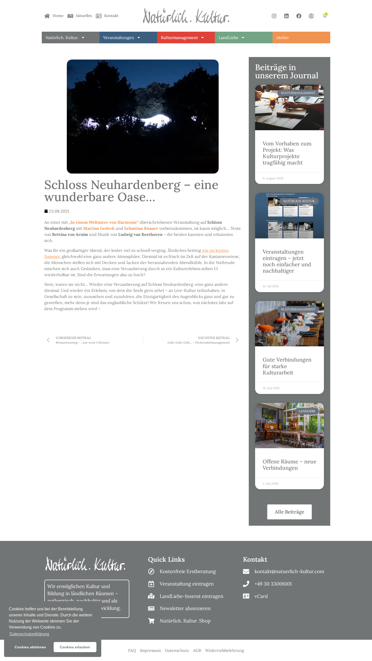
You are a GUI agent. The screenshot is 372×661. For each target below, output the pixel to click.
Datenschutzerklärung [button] (29, 634)
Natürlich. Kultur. (62, 37)
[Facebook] (299, 16)
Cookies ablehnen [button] (30, 647)
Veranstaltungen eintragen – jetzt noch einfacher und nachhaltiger (287, 261)
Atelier (282, 37)
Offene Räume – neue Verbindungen (289, 464)
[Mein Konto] (311, 16)
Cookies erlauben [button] (75, 647)
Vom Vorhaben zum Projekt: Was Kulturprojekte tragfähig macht (287, 153)
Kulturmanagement (179, 37)
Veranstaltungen (118, 37)
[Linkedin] (286, 16)
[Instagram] (274, 16)
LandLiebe (228, 37)
